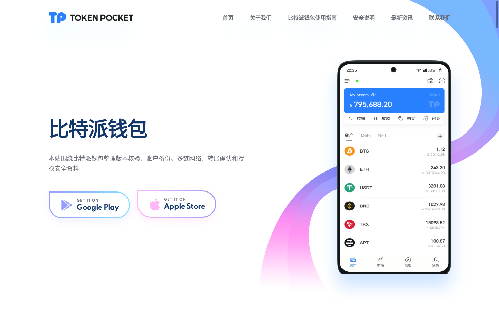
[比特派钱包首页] (91, 18)
